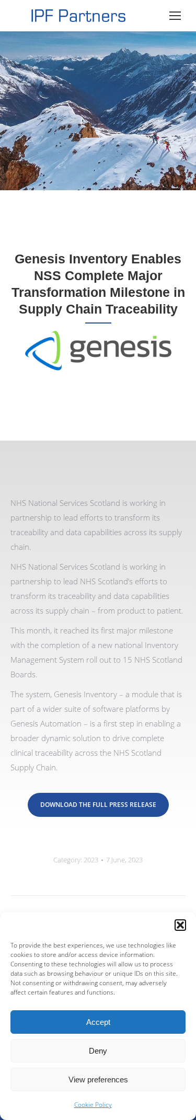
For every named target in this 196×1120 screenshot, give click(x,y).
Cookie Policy (93, 1104)
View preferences (98, 1079)
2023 (91, 859)
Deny (98, 1050)
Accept (98, 1022)
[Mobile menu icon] (175, 15)
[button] (180, 925)
